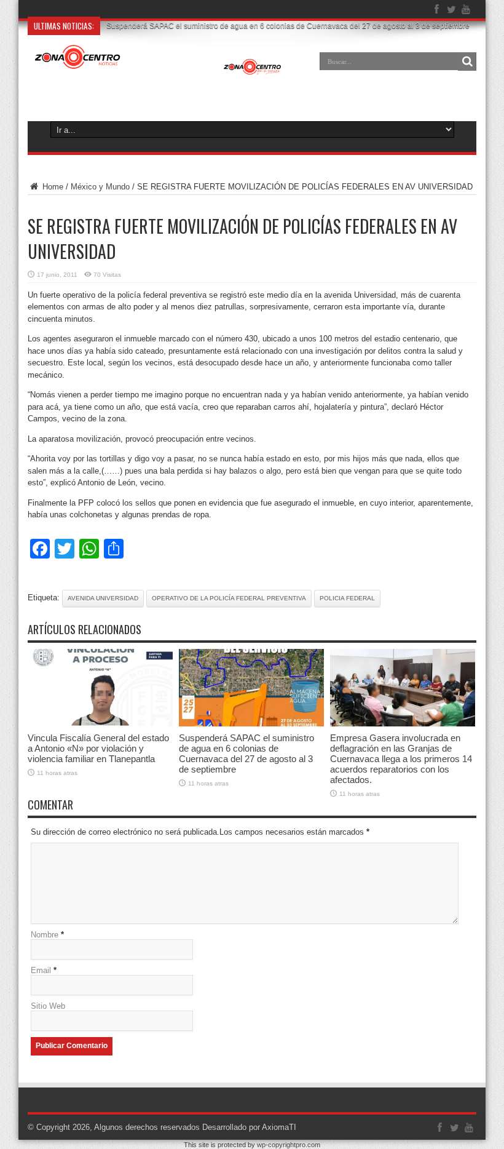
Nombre (44, 934)
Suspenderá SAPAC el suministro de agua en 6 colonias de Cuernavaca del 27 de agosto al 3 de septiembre (246, 753)
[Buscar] (467, 61)
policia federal (347, 598)
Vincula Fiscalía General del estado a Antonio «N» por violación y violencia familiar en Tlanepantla (98, 748)
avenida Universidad (103, 598)
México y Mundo (100, 186)
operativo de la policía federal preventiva (229, 598)
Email (41, 970)
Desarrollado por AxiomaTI (249, 1127)
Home (51, 186)
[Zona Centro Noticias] (158, 70)
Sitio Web (48, 1006)
